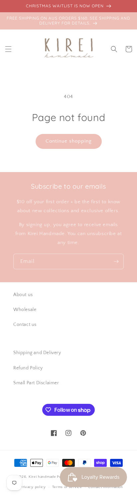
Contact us (25, 324)
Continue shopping (69, 141)
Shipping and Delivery (37, 352)
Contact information (105, 487)
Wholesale (24, 309)
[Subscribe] (116, 261)
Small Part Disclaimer (36, 383)
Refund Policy (28, 368)
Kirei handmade (42, 477)
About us (23, 294)
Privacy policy (33, 487)
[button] (8, 49)
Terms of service (67, 487)
